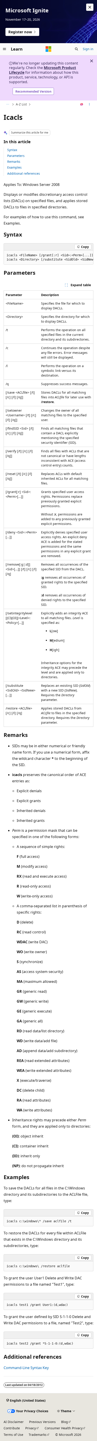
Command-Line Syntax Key (26, 1367)
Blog (64, 1422)
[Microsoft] (48, 49)
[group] (48, 257)
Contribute (12, 1428)
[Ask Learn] (81, 104)
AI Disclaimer (14, 1422)
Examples (14, 167)
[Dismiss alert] (89, 7)
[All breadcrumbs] (8, 104)
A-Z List (21, 104)
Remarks (13, 161)
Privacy (30, 1428)
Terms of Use (13, 1434)
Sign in (88, 49)
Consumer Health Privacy (64, 1428)
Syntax (12, 150)
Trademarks (37, 1434)
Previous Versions (42, 1422)
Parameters (16, 156)
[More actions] (89, 104)
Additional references (23, 173)
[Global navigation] (4, 49)
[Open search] (76, 49)
